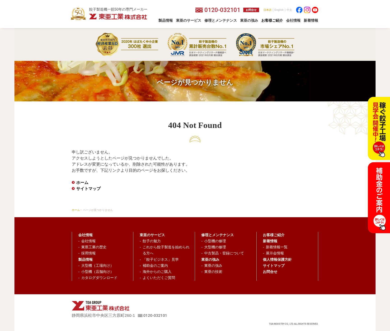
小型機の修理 (215, 241)
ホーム (82, 182)
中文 (289, 9)
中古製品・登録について (224, 253)
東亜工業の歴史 (94, 247)
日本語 (267, 9)
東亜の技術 (213, 272)
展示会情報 (275, 253)
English (279, 9)
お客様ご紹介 (274, 235)
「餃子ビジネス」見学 (161, 259)
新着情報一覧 (277, 247)
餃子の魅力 (152, 241)
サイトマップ (88, 188)
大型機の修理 (215, 247)
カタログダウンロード (99, 278)
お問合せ (251, 9)
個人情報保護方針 (277, 259)
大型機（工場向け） (97, 265)
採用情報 (88, 253)
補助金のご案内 (155, 265)
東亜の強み (213, 265)
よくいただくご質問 (159, 278)
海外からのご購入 (157, 272)
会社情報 (88, 241)
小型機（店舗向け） (97, 272)
